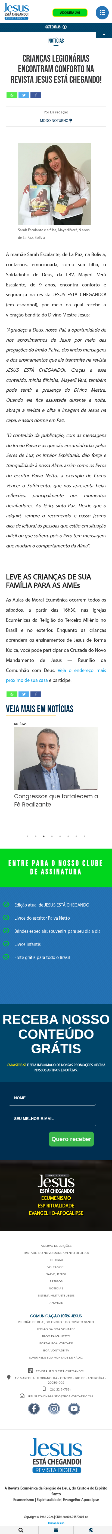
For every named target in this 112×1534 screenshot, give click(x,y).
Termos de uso (56, 1523)
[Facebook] (35, 95)
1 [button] (27, 836)
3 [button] (43, 836)
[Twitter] (23, 95)
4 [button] (52, 836)
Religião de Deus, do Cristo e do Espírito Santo (56, 1322)
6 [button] (68, 836)
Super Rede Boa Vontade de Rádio (56, 1357)
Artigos (56, 1281)
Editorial (56, 1260)
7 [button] (76, 836)
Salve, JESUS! (56, 1274)
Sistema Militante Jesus (56, 1295)
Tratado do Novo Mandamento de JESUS (56, 1253)
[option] (56, 767)
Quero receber (71, 1139)
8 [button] (84, 836)
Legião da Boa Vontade (56, 1329)
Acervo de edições (56, 1245)
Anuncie (56, 1302)
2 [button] (35, 836)
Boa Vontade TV (56, 1350)
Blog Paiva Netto (56, 1336)
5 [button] (60, 836)
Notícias (56, 40)
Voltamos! (56, 1267)
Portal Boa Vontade (56, 1343)
